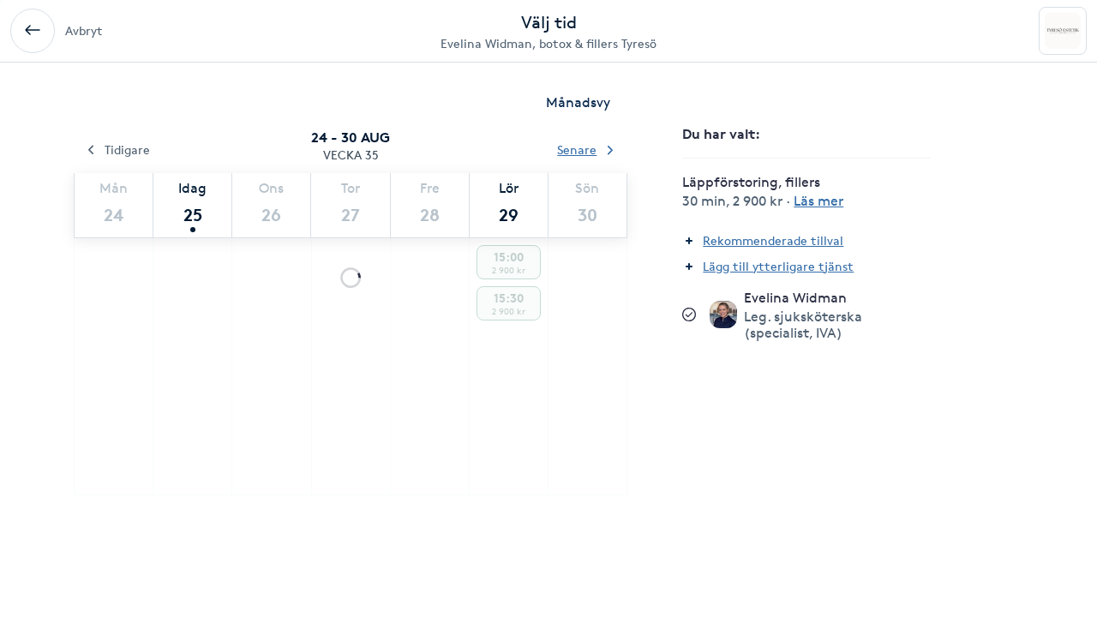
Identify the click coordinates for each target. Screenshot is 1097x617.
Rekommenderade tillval (773, 240)
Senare (576, 149)
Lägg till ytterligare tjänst (778, 266)
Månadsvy (578, 102)
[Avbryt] (32, 31)
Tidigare (127, 149)
